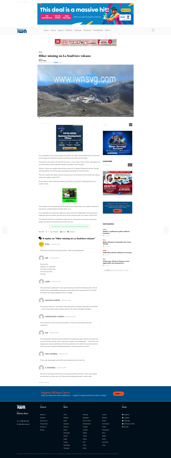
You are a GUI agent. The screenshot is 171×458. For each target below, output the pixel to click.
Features (87, 30)
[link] (22, 31)
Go (130, 165)
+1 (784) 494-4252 (24, 421)
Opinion (68, 30)
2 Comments (107, 246)
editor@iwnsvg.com (24, 424)
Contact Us (43, 427)
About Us (42, 414)
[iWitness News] (21, 407)
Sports (61, 30)
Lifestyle (78, 30)
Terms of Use (43, 421)
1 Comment (106, 255)
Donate (116, 210)
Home (46, 30)
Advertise (42, 418)
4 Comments (107, 235)
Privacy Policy (44, 424)
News (53, 30)
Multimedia (98, 30)
